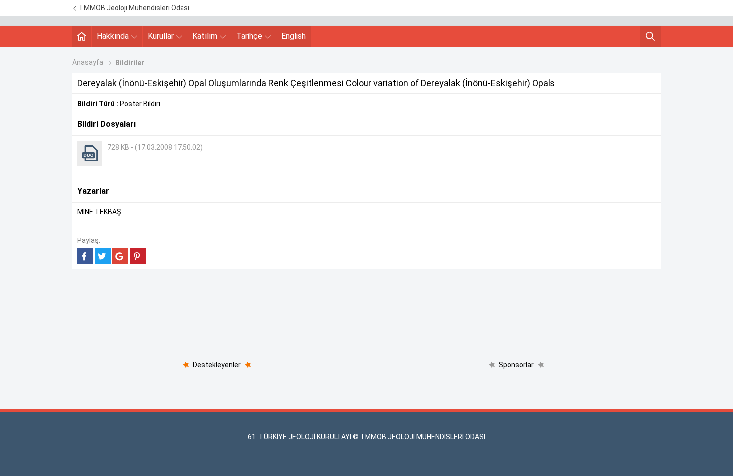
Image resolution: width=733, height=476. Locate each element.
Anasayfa (87, 62)
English (293, 36)
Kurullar (161, 36)
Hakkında (113, 36)
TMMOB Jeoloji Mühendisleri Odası (133, 8)
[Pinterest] (138, 256)
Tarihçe (249, 36)
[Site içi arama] (650, 36)
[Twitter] (103, 256)
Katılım (204, 36)
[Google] (120, 256)
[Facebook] (85, 256)
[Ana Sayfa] (81, 36)
